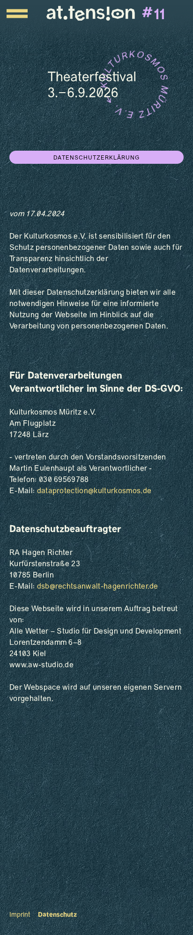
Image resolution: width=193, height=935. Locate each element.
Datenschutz (57, 915)
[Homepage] (105, 13)
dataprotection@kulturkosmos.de (94, 491)
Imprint (19, 915)
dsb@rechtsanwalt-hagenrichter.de (97, 587)
